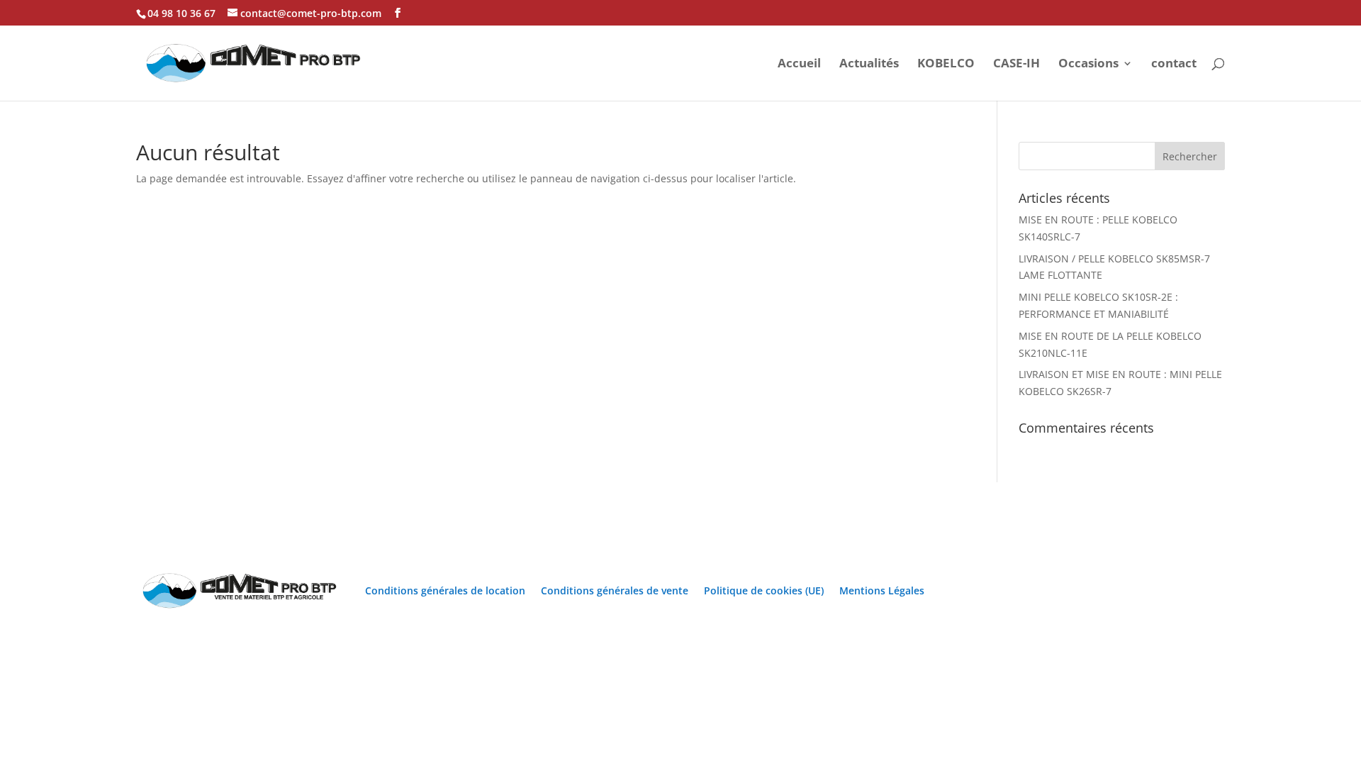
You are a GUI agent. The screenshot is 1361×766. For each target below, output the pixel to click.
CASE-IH (1016, 64)
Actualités (869, 64)
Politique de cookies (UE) (764, 590)
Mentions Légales (881, 590)
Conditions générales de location (445, 590)
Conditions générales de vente (614, 590)
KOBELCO (946, 64)
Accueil (799, 64)
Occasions (1088, 64)
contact (1174, 64)
